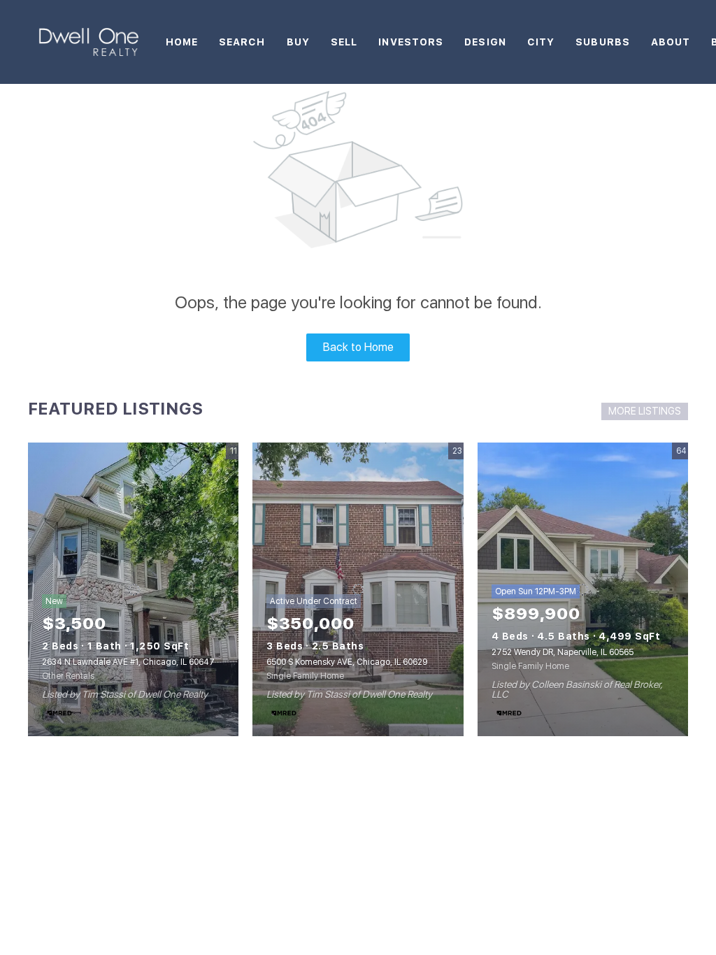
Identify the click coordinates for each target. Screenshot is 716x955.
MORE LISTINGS (644, 411)
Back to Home (358, 347)
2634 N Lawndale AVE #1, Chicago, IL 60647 (128, 662)
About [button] (671, 42)
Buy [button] (298, 42)
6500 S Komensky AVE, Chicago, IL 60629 (346, 662)
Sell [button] (344, 42)
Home (182, 42)
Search (242, 42)
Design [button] (485, 42)
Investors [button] (410, 42)
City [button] (540, 42)
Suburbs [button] (602, 42)
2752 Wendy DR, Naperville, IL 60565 (562, 652)
